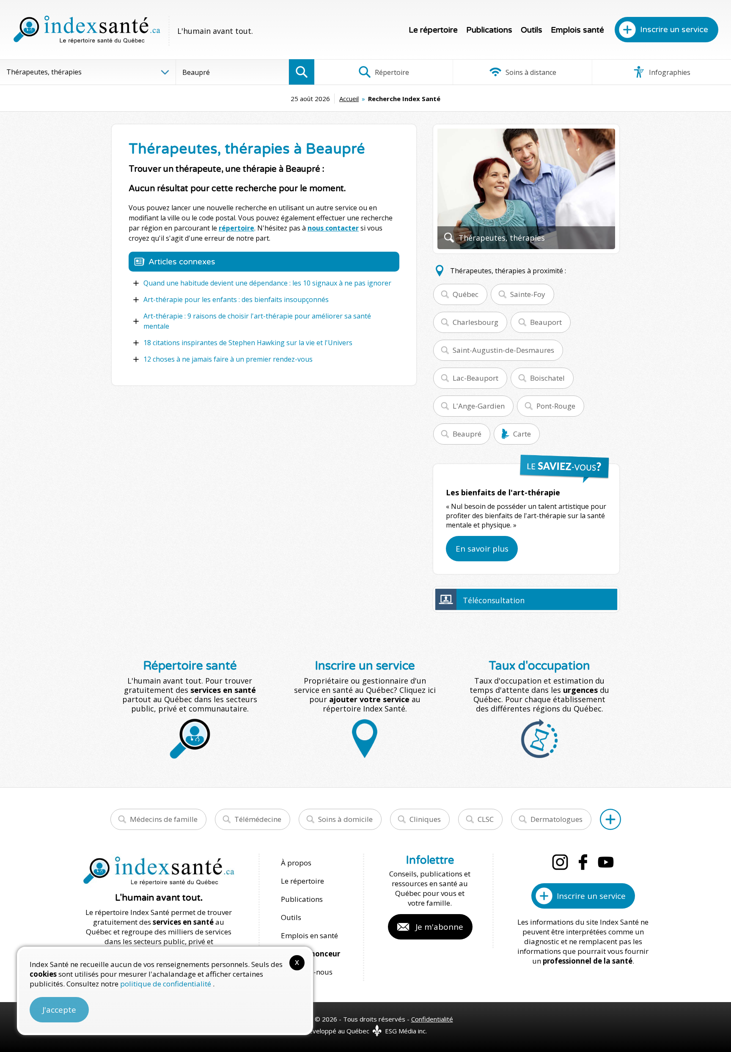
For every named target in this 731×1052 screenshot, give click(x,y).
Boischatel (547, 378)
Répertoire (391, 72)
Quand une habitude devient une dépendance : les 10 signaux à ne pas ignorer (267, 283)
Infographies (668, 72)
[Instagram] (560, 862)
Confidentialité (432, 1019)
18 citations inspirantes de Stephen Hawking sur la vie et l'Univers (247, 342)
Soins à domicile (345, 819)
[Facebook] (582, 862)
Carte (522, 434)
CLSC (486, 819)
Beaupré (467, 434)
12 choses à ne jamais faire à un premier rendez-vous (228, 359)
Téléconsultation (494, 600)
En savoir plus (482, 548)
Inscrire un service (674, 29)
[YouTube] (605, 862)
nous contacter (333, 228)
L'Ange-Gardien (479, 406)
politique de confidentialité (166, 984)
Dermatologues (556, 819)
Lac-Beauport (475, 378)
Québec (465, 294)
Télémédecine (257, 819)
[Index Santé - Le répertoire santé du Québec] (87, 30)
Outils (531, 30)
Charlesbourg (475, 322)
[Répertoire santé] (610, 819)
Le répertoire (433, 30)
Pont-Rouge (555, 406)
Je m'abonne (439, 926)
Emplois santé (577, 30)
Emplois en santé (309, 935)
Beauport (546, 322)
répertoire (236, 228)
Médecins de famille (164, 819)
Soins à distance (530, 72)
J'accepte (59, 1009)
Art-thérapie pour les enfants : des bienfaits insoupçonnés (236, 299)
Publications (489, 30)
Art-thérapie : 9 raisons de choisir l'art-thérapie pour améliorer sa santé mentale (257, 321)
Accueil (349, 98)
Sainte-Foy (527, 294)
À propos (296, 863)
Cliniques (425, 819)
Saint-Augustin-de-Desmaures (503, 350)
